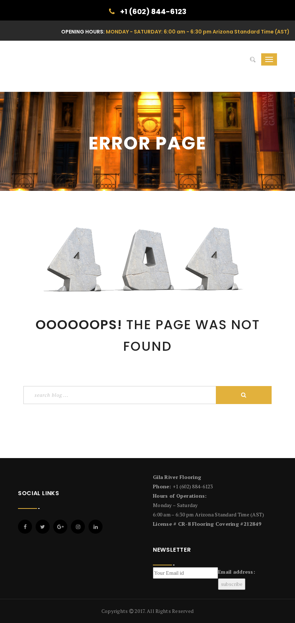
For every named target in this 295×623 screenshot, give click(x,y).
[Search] (252, 59)
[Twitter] (43, 527)
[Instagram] (78, 527)
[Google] (60, 527)
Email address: (236, 571)
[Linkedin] (95, 527)
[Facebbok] (25, 527)
